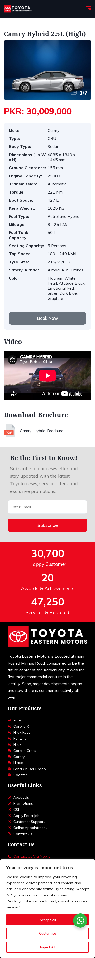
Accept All (47, 920)
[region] (47, 908)
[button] (47, 318)
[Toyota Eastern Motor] (18, 9)
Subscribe (47, 525)
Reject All (47, 947)
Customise (47, 933)
